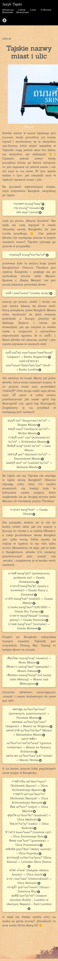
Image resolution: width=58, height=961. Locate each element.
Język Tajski (12, 4)
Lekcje (21, 9)
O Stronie (46, 9)
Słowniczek (22, 12)
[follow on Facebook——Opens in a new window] (5, 19)
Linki (33, 9)
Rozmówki (7, 12)
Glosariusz (8, 9)
